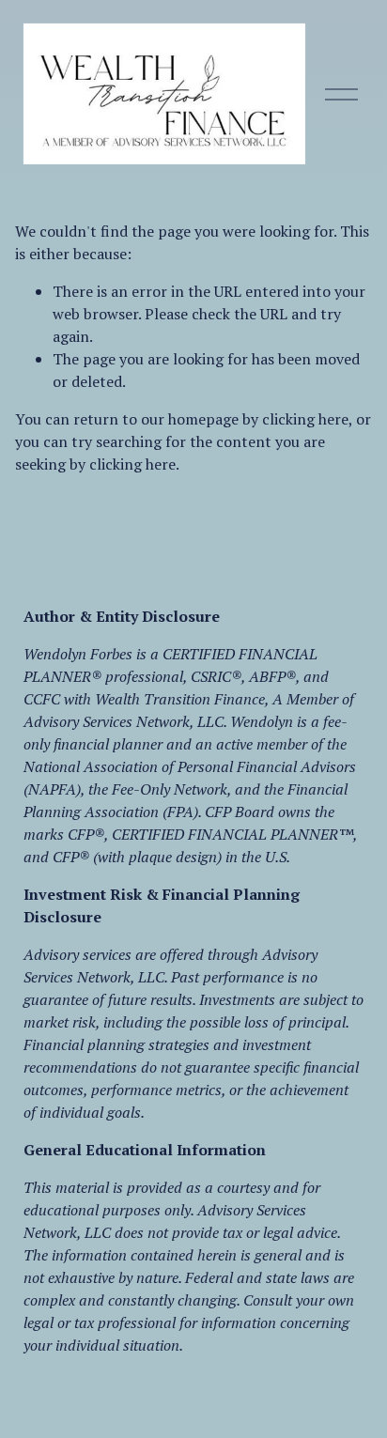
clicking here (305, 419)
